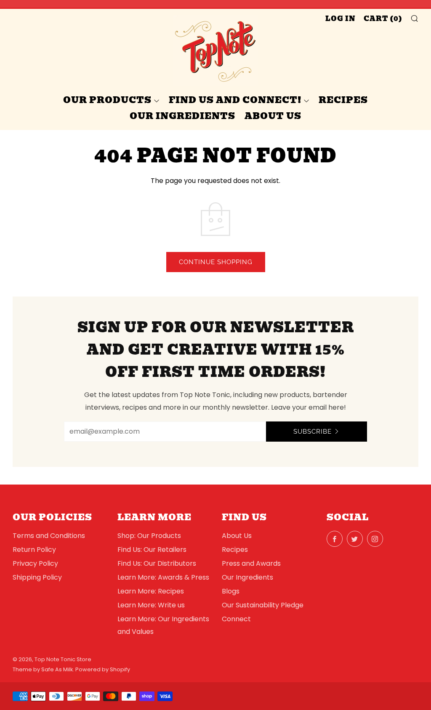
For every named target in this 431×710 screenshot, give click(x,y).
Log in (340, 18)
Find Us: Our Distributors (156, 563)
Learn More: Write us (151, 605)
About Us (273, 116)
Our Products (107, 100)
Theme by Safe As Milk (43, 669)
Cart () (383, 18)
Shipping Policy (37, 577)
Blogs (230, 591)
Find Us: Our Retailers (151, 549)
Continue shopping (216, 262)
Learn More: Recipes (150, 591)
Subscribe (312, 431)
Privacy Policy (35, 563)
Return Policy (34, 549)
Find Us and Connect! (235, 100)
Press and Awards (251, 563)
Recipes (343, 100)
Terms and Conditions (49, 535)
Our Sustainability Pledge (262, 605)
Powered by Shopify (102, 669)
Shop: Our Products (149, 535)
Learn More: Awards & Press (163, 577)
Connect (236, 619)
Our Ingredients (182, 116)
